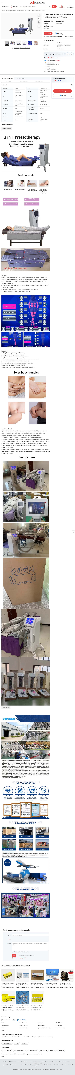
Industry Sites (51, 1061)
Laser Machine (22, 1022)
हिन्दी (65, 1064)
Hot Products (6, 1061)
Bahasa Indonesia (42, 1066)
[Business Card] (71, 84)
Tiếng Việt (35, 1066)
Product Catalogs (22, 1019)
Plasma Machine (5, 1025)
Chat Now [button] (59, 33)
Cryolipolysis (40, 1022)
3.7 (54, 80)
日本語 (62, 1064)
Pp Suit (11, 1054)
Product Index (67, 1061)
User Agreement (46, 1069)
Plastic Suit (52, 1050)
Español (16, 1064)
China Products (13, 1061)
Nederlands (48, 1064)
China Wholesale (36, 1061)
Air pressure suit (41, 1025)
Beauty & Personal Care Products (23, 10)
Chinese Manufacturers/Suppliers (24, 1061)
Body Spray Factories (19, 1050)
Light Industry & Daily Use (10, 10)
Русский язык (33, 1064)
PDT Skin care (59, 1025)
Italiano (38, 1064)
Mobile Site (35, 1063)
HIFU (2, 1022)
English (11, 1064)
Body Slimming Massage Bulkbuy (33, 1054)
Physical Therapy (23, 1025)
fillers (2, 1028)
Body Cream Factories (32, 1050)
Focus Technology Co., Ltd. (28, 1069)
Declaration (52, 1069)
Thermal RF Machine (60, 1028)
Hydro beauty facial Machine (44, 1028)
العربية (54, 1064)
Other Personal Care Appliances (38, 10)
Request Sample (69, 36)
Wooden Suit (61, 1050)
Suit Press (5, 1054)
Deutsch (43, 1064)
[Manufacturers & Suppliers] (37, 2)
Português (21, 1064)
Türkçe (30, 1066)
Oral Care (17, 1043)
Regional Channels (59, 1061)
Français (27, 1064)
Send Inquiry (48, 33)
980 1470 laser (59, 1022)
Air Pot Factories (43, 1050)
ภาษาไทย (70, 1064)
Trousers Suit (19, 1054)
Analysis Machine (23, 1028)
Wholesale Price (44, 1061)
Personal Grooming (7, 1043)
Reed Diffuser (25, 1043)
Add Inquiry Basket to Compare (22, 48)
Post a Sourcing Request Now (19, 958)
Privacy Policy (59, 1069)
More (2, 1056)
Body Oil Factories (7, 1050)
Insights (40, 1063)
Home (2, 10)
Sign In (45, 71)
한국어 (57, 1064)
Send (14, 955)
